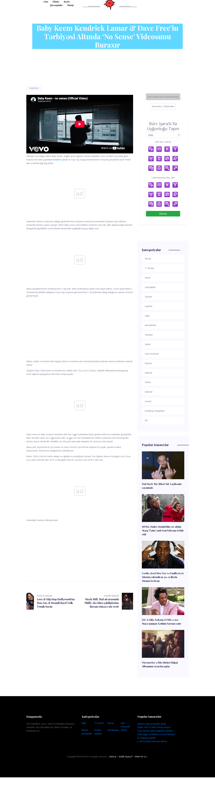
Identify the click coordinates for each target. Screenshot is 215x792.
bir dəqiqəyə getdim (146, 737)
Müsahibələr (113, 730)
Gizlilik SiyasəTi (126, 756)
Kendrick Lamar (60, 159)
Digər (83, 723)
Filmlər (56, 1)
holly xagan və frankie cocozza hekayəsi (156, 734)
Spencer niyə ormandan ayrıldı (151, 723)
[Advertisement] (79, 323)
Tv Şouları (99, 723)
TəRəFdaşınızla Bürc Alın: (163, 177)
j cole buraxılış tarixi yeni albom (152, 741)
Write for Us (140, 756)
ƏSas (45, 1)
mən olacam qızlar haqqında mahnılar (155, 730)
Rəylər (67, 1)
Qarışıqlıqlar (56, 5)
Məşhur (84, 730)
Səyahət (98, 733)
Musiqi (70, 5)
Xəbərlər (33, 88)
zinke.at (112, 756)
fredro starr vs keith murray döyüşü (154, 727)
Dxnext (97, 730)
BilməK (163, 213)
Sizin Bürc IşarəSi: (163, 141)
